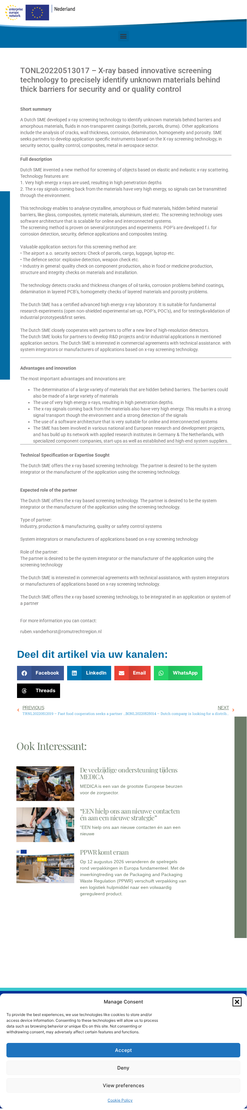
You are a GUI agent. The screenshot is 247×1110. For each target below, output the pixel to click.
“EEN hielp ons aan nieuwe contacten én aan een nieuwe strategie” (130, 814)
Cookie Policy (120, 1100)
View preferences (123, 1085)
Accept (123, 1050)
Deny (123, 1068)
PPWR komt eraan (104, 852)
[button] (237, 1002)
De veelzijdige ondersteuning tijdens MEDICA (129, 773)
